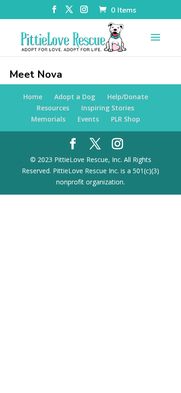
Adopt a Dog (74, 96)
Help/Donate (127, 96)
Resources (53, 107)
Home (32, 96)
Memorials (48, 119)
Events (88, 119)
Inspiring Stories (107, 107)
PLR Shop (125, 119)
